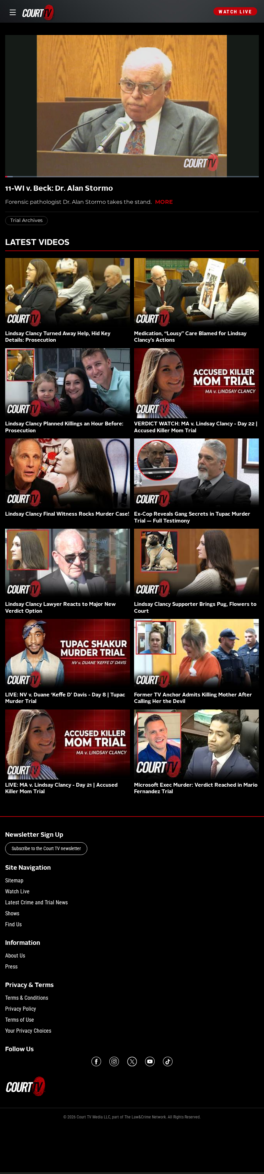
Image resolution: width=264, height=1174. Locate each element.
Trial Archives (26, 220)
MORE (164, 202)
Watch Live (235, 11)
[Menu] (11, 11)
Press (11, 966)
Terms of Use (19, 1020)
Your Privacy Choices (28, 1031)
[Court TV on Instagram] (114, 1061)
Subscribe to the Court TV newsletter (46, 848)
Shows (12, 913)
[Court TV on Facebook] (96, 1061)
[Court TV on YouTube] (150, 1061)
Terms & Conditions (26, 998)
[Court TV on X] (132, 1061)
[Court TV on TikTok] (168, 1061)
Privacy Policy (20, 1009)
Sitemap (14, 880)
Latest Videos (37, 243)
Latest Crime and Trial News (36, 902)
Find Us (13, 924)
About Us (15, 955)
